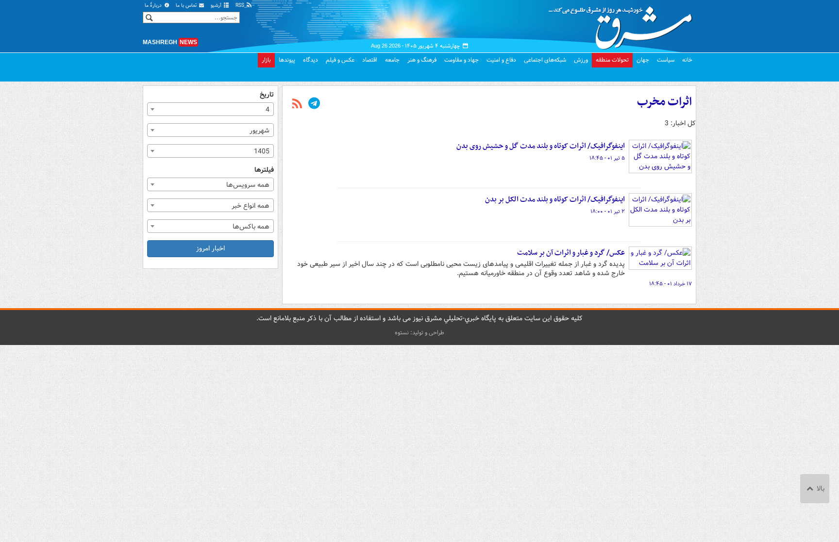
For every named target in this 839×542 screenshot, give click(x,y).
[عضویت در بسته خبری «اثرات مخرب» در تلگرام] (314, 104)
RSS (240, 5)
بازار (266, 60)
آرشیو (217, 5)
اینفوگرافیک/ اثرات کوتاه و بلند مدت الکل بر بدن (555, 199)
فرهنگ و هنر (421, 60)
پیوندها (287, 60)
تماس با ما (187, 5)
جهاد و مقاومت (461, 60)
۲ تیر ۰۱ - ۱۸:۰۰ (607, 211)
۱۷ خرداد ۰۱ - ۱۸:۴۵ (670, 283)
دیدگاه (310, 60)
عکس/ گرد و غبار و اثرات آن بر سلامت (571, 252)
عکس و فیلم (340, 60)
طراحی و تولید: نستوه (419, 332)
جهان (643, 60)
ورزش (581, 60)
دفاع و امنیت (501, 60)
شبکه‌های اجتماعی (545, 60)
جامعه (392, 60)
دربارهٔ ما (154, 5)
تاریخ (267, 95)
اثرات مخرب (664, 102)
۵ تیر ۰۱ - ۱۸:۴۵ (607, 158)
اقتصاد (369, 60)
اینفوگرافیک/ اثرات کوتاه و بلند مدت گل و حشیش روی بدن (540, 146)
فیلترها (264, 170)
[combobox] (210, 109)
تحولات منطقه (612, 60)
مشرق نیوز (623, 24)
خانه (687, 60)
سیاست (665, 60)
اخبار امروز (210, 248)
